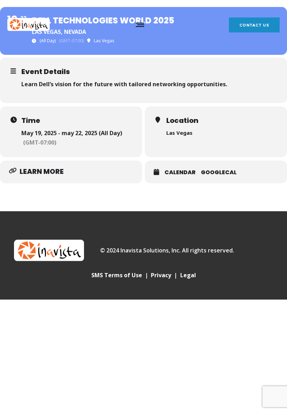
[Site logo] (28, 24)
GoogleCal (219, 172)
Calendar (180, 172)
